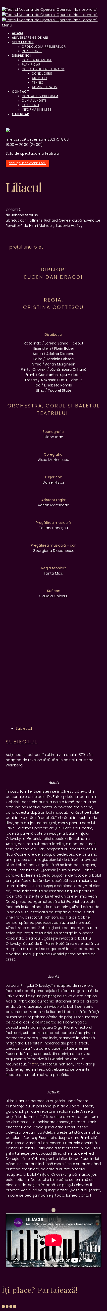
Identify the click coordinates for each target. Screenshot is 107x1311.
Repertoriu (32, 51)
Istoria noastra (37, 60)
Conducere (42, 73)
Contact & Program (40, 96)
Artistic (39, 78)
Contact (20, 91)
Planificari (32, 64)
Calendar (20, 114)
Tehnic (38, 82)
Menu (7, 25)
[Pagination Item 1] (53, 1210)
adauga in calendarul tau (27, 163)
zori (35, 1064)
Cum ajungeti (34, 100)
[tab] (24, 728)
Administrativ (44, 87)
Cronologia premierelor (44, 46)
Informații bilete (36, 109)
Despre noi (21, 55)
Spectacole (23, 42)
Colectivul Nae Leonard (43, 69)
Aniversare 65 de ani (30, 37)
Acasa (17, 33)
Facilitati (30, 105)
